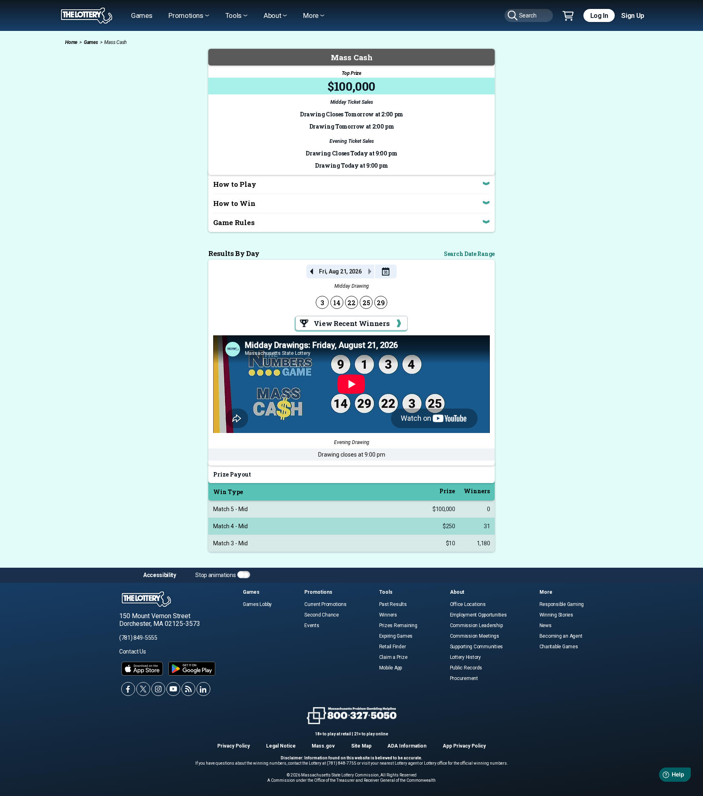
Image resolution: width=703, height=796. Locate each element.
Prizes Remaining (398, 625)
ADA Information (406, 746)
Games (141, 15)
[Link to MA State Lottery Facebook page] (128, 689)
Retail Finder (392, 646)
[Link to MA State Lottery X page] (143, 689)
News (545, 625)
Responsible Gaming (561, 604)
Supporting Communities (476, 646)
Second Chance (321, 615)
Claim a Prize (393, 657)
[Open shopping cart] (568, 16)
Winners (388, 615)
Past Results (393, 604)
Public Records (466, 668)
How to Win (234, 203)
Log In (599, 15)
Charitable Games (558, 646)
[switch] (243, 574)
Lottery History (465, 657)
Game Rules (234, 222)
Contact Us (132, 651)
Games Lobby (257, 604)
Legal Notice (281, 746)
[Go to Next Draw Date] (369, 271)
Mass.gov (323, 746)
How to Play (234, 184)
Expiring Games (396, 636)
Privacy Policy (233, 746)
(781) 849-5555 (138, 637)
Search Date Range (469, 254)
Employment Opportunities (478, 615)
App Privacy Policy (464, 746)
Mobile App (390, 668)
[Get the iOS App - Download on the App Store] (142, 669)
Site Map (361, 746)
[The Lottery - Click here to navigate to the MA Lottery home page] (87, 15)
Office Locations (468, 604)
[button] (385, 271)
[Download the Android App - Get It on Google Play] (191, 669)
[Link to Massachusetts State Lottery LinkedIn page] (203, 689)
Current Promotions (325, 604)
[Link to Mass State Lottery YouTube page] (173, 689)
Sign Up (632, 15)
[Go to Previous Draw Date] (311, 271)
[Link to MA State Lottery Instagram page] (158, 689)
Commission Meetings (474, 636)
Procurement (464, 678)
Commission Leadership (476, 625)
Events (311, 625)
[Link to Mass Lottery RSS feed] (188, 689)
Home (71, 42)
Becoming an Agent (561, 636)
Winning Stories (556, 615)
